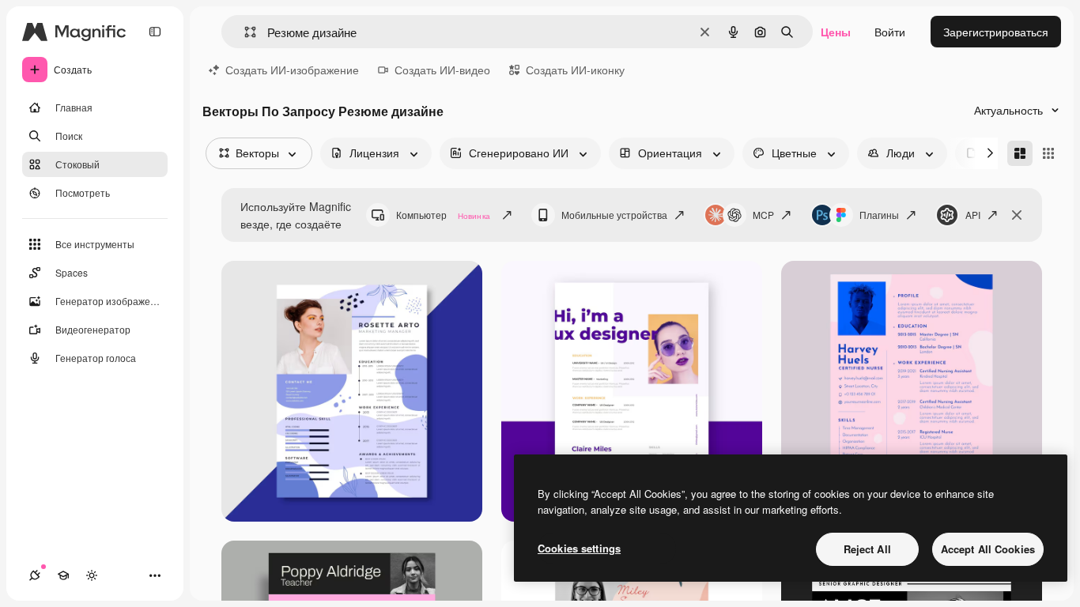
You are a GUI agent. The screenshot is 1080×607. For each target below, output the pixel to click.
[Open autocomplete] (244, 32)
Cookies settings (579, 548)
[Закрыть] (1016, 215)
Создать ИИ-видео (442, 69)
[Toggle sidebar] (155, 31)
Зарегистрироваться (995, 32)
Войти (889, 32)
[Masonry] (1020, 153)
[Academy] (63, 575)
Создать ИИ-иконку (575, 69)
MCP (763, 214)
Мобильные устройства (614, 214)
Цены (836, 32)
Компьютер (443, 214)
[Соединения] (34, 575)
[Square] (1048, 153)
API (972, 214)
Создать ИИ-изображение (292, 69)
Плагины (879, 214)
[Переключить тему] (91, 575)
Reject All (867, 548)
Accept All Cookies (988, 548)
